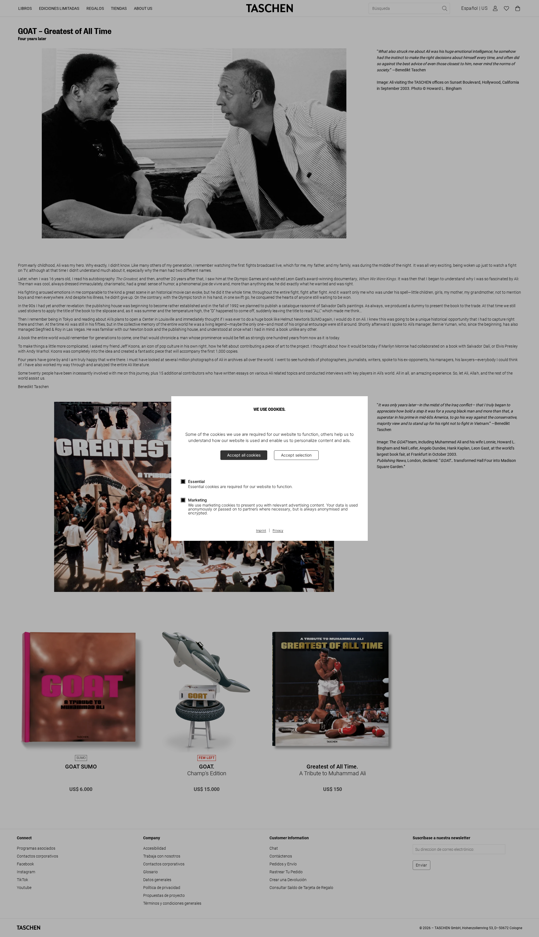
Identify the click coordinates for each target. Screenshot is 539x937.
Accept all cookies (244, 455)
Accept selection (296, 455)
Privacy (278, 530)
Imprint (261, 530)
